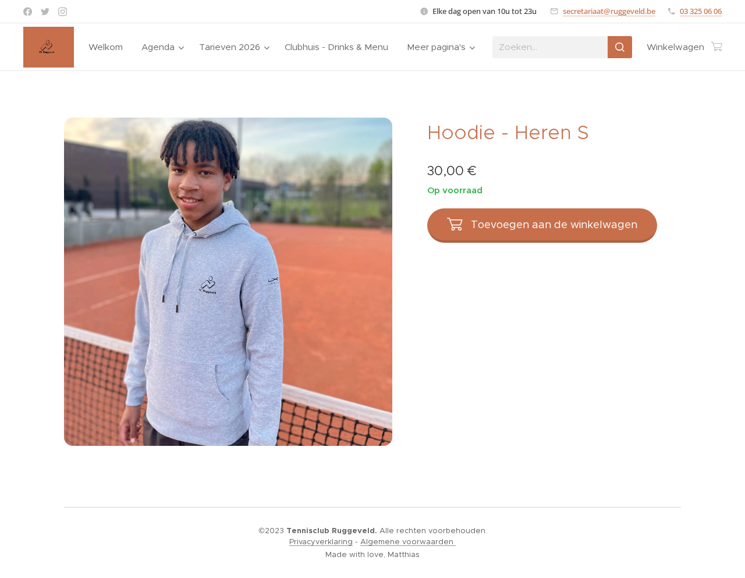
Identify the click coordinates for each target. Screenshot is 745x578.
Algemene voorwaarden (408, 542)
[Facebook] (27, 12)
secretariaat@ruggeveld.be (609, 11)
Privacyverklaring (321, 542)
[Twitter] (45, 12)
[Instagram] (62, 12)
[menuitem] (109, 47)
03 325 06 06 (701, 11)
